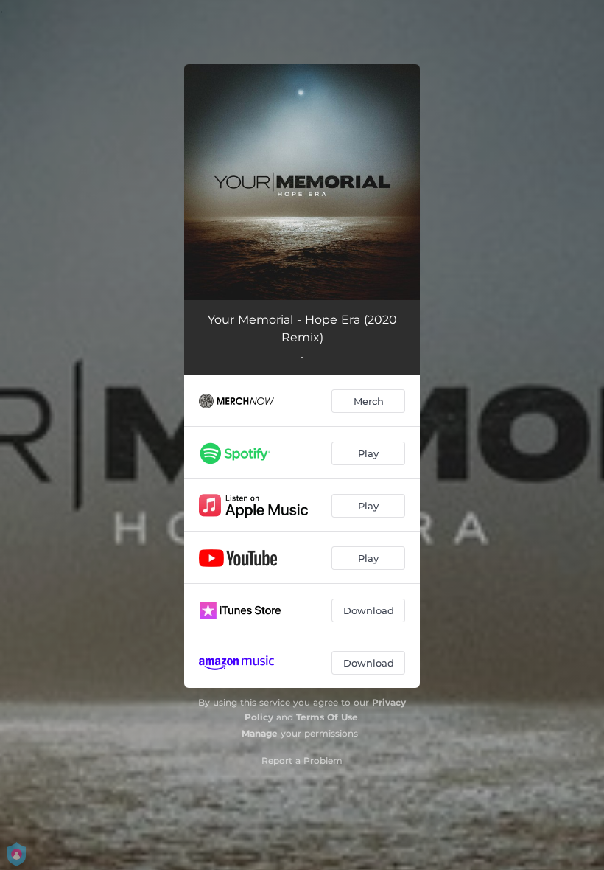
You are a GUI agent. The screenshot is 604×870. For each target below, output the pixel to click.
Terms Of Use (327, 717)
